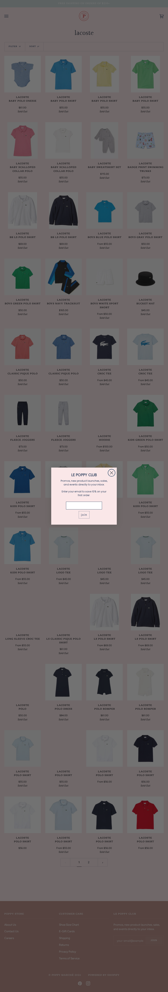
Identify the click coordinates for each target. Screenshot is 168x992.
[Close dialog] (111, 472)
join (84, 515)
